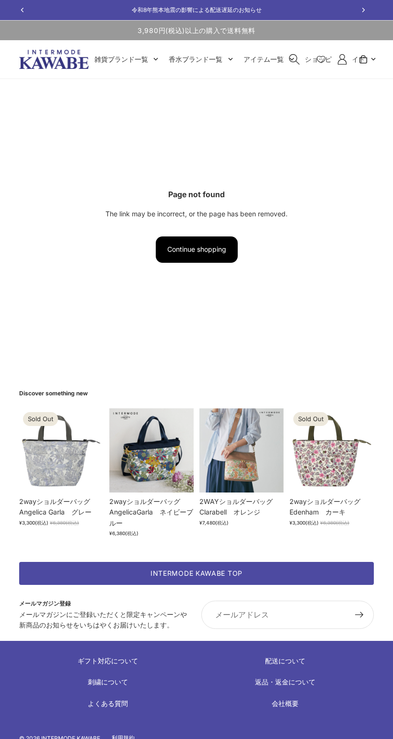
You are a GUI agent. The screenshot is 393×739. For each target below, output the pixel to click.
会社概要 (285, 703)
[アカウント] (342, 59)
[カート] (363, 59)
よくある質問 (108, 703)
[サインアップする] (359, 615)
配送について (285, 661)
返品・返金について (285, 682)
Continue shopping (196, 249)
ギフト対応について (108, 661)
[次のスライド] (93, 450)
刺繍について (108, 682)
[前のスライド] (29, 450)
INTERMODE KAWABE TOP (196, 573)
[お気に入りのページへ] (321, 59)
